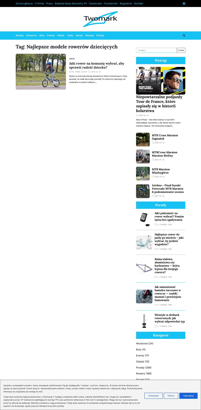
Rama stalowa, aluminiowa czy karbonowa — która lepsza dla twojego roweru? (167, 265)
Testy (70, 35)
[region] (100, 395)
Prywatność (111, 3)
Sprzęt (79, 35)
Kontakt (138, 3)
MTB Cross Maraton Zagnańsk (165, 137)
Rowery (20, 35)
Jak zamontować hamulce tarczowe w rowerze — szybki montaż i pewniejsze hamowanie (168, 293)
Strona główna (24, 3)
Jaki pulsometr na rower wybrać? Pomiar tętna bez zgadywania (169, 216)
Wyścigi (89, 35)
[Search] (184, 35)
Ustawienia (153, 396)
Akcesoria (31, 35)
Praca (49, 3)
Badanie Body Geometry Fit (71, 3)
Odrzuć (171, 396)
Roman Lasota (81, 72)
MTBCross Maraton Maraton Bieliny (164, 154)
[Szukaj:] (156, 50)
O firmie (39, 3)
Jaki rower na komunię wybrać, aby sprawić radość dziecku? (96, 65)
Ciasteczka (95, 3)
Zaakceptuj (188, 396)
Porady (100, 35)
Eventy (50, 35)
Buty (42, 35)
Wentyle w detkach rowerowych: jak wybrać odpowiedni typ (170, 318)
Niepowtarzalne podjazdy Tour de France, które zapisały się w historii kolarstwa (159, 103)
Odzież (60, 35)
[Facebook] (184, 3)
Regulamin (126, 3)
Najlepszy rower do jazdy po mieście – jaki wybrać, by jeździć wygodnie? (169, 239)
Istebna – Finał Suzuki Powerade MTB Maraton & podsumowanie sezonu (168, 189)
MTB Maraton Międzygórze (161, 171)
